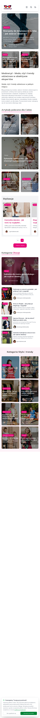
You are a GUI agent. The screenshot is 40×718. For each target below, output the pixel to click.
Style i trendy (26, 179)
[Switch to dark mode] (35, 7)
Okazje (5, 54)
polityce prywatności (20, 709)
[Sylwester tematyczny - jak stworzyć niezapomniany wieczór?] (20, 153)
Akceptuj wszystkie (28, 713)
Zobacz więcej (20, 245)
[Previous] (18, 240)
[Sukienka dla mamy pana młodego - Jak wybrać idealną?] (20, 271)
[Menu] (27, 7)
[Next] (22, 240)
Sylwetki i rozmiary (8, 435)
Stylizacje (24, 54)
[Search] (31, 7)
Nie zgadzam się (11, 713)
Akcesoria (6, 27)
